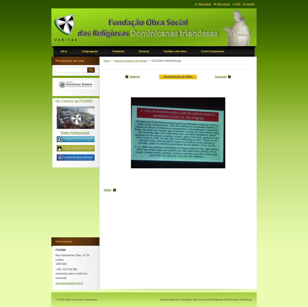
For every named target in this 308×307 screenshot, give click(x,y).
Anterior (135, 76)
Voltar (107, 190)
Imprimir (250, 4)
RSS (238, 4)
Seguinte (220, 76)
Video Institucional (75, 133)
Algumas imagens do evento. (130, 61)
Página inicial (204, 4)
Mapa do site (223, 4)
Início (107, 61)
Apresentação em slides (178, 76)
